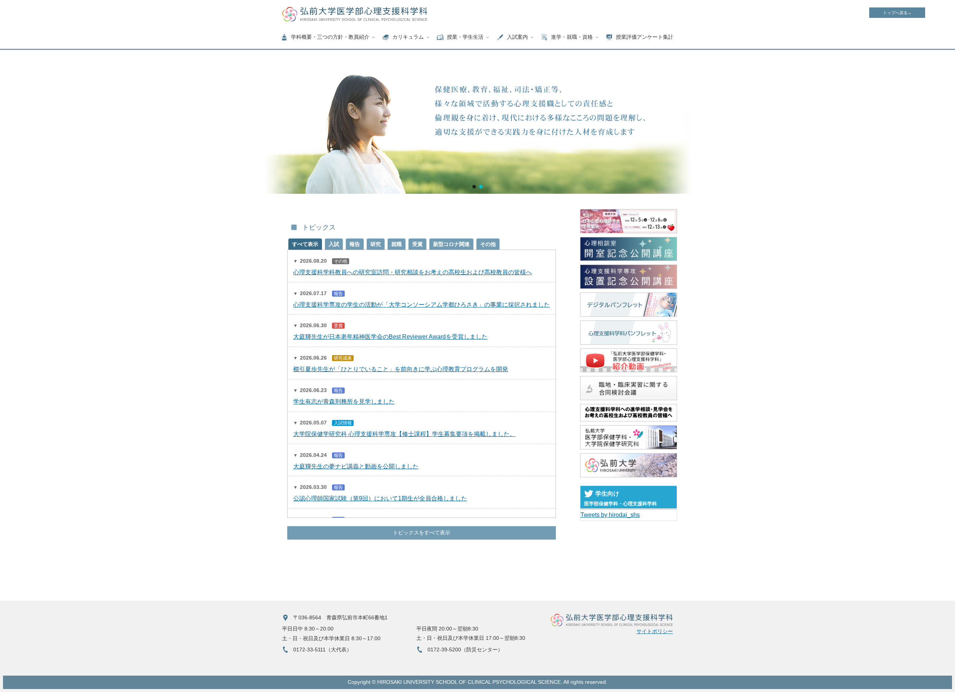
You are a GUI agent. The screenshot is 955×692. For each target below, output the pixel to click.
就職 (396, 244)
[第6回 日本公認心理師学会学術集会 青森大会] (628, 221)
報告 (355, 244)
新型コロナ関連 (451, 244)
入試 (334, 244)
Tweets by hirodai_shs (610, 515)
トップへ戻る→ (897, 12)
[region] (477, 125)
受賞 (417, 244)
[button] (474, 187)
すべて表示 (305, 244)
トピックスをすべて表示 (421, 532)
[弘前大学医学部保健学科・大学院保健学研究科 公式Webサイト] (628, 437)
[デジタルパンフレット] (628, 305)
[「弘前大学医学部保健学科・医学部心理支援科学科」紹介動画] (628, 360)
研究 (375, 244)
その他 (488, 244)
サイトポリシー (654, 631)
